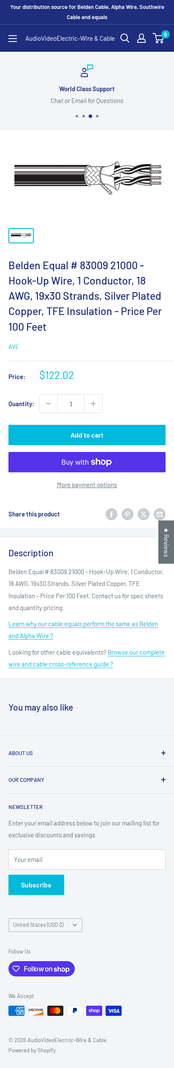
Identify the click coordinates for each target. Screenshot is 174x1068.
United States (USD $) (38, 924)
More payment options (87, 484)
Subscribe (36, 885)
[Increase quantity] (93, 404)
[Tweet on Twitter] (144, 514)
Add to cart (87, 435)
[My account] (141, 38)
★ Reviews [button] (166, 542)
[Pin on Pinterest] (127, 514)
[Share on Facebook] (111, 514)
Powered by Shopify (32, 1050)
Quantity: (21, 403)
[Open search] (125, 38)
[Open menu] (12, 38)
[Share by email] (160, 514)
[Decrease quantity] (48, 404)
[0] (158, 38)
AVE (13, 346)
